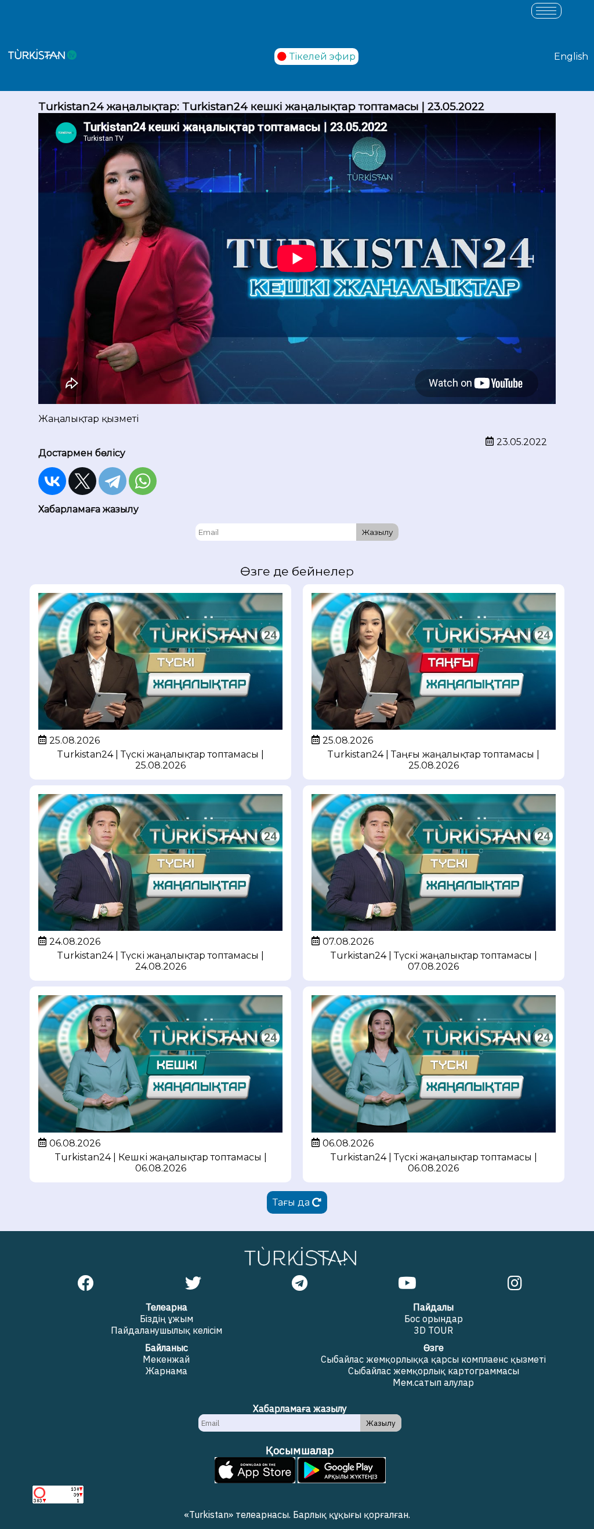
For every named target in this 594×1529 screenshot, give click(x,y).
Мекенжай (166, 1359)
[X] (82, 481)
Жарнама (166, 1371)
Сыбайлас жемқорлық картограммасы (433, 1371)
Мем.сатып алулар (433, 1382)
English (571, 56)
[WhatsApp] (143, 481)
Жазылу (377, 532)
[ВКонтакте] (52, 481)
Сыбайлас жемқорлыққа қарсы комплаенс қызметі (433, 1359)
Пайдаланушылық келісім (166, 1330)
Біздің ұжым (166, 1318)
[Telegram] (112, 481)
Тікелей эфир (322, 56)
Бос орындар (433, 1318)
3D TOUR (433, 1330)
